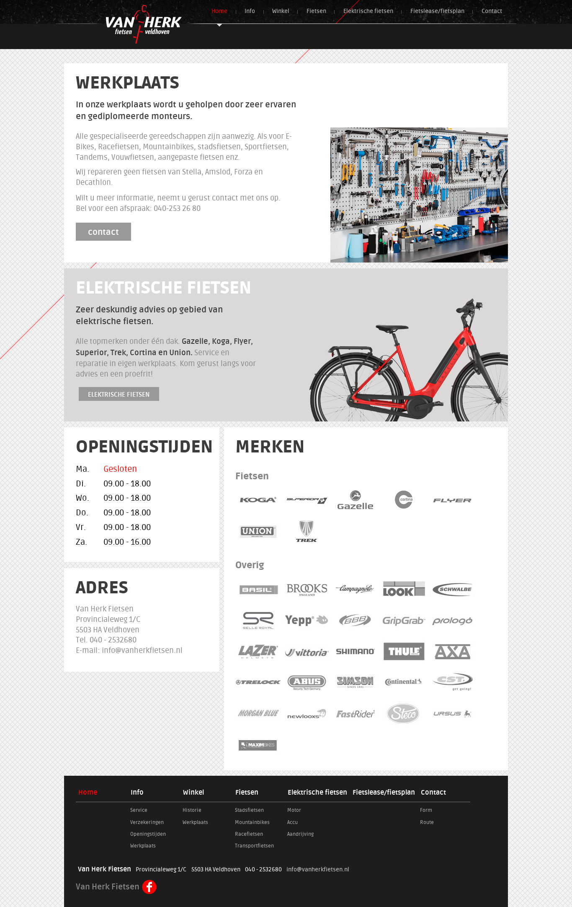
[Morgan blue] (258, 713)
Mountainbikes (252, 822)
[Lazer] (258, 651)
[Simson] (355, 682)
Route (427, 822)
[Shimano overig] (355, 651)
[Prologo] (452, 620)
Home (219, 11)
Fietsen (316, 11)
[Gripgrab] (404, 620)
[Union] (258, 531)
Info (250, 11)
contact (103, 232)
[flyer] (452, 500)
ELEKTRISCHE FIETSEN (118, 394)
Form (426, 810)
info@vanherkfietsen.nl (317, 869)
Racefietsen (249, 834)
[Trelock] (258, 682)
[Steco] (404, 713)
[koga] (258, 500)
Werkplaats (143, 846)
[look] (404, 589)
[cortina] (404, 500)
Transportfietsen (254, 846)
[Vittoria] (307, 651)
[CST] (452, 682)
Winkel (280, 11)
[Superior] (307, 500)
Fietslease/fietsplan (437, 11)
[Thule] (404, 651)
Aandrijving (300, 834)
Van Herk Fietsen (108, 886)
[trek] (307, 531)
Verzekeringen (147, 822)
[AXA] (452, 651)
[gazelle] (355, 500)
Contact (492, 11)
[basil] (258, 589)
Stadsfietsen (249, 810)
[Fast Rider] (355, 713)
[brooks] (307, 589)
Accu (292, 822)
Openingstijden (148, 834)
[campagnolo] (355, 589)
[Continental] (404, 682)
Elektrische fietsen (368, 11)
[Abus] (307, 682)
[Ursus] (452, 713)
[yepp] (307, 620)
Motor (294, 810)
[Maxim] (258, 744)
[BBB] (355, 620)
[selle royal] (258, 620)
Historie (192, 810)
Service (138, 810)
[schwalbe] (452, 589)
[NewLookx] (307, 713)
